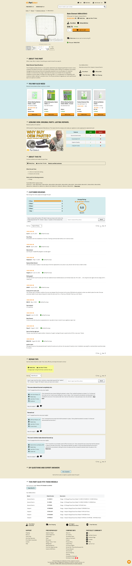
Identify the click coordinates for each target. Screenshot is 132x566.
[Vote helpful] (37, 406)
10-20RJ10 (49, 499)
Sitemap (68, 554)
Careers (68, 540)
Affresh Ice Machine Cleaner (98, 102)
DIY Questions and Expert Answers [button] (44, 467)
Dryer (47, 538)
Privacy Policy (69, 542)
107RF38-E (50, 517)
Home (27, 10)
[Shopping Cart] (105, 3)
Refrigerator (49, 543)
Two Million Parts (70, 536)
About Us (68, 533)
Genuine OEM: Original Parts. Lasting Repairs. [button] (49, 122)
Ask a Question (66, 471)
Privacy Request (70, 549)
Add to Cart (82, 30)
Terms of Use (69, 551)
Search (101, 219)
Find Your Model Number (51, 547)
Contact (27, 542)
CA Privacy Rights (70, 545)
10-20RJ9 (49, 502)
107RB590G (50, 508)
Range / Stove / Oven (51, 542)
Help (27, 543)
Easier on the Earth (70, 538)
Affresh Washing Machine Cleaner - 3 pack (34, 102)
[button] (30, 6)
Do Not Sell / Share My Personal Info (74, 547)
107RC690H (50, 514)
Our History (69, 534)
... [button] (77, 186)
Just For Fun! (92, 543)
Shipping (28, 533)
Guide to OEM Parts (50, 549)
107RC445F (50, 511)
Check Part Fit (31, 488)
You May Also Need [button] (37, 83)
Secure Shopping (70, 552)
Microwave (48, 540)
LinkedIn (91, 539)
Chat (81, 2)
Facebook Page (92, 537)
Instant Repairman (50, 534)
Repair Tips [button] (33, 359)
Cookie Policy (69, 543)
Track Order (28, 536)
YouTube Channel (93, 535)
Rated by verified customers (55, 163)
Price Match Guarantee (31, 540)
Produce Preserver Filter (83, 102)
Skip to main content (66, 23)
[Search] (105, 7)
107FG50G (49, 505)
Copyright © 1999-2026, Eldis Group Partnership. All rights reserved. (66, 563)
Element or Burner (40, 10)
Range (32, 10)
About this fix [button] (35, 156)
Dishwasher (48, 536)
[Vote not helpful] (40, 406)
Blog (90, 541)
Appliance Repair (50, 533)
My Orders (88, 2)
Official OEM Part (84, 23)
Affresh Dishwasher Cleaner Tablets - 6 (51, 102)
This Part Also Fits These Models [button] (43, 482)
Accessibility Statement (71, 556)
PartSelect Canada (70, 558)
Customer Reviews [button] (37, 192)
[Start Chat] (129, 562)
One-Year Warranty (30, 538)
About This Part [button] (36, 58)
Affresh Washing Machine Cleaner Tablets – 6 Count (67, 102)
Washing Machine (50, 545)
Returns (28, 534)
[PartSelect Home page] (31, 3)
